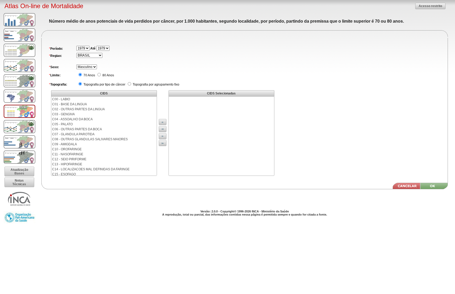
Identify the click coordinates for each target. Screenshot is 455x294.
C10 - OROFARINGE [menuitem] (67, 149)
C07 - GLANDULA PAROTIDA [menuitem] (73, 134)
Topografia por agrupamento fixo (155, 84)
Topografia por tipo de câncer (104, 84)
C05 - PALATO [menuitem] (62, 124)
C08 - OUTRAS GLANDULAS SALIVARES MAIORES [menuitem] (90, 139)
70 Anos (89, 75)
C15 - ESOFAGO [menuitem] (64, 174)
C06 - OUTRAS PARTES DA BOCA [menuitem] (77, 129)
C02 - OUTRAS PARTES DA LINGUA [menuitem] (78, 109)
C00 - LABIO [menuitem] (61, 99)
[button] (430, 6)
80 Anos (108, 75)
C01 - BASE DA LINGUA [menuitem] (69, 104)
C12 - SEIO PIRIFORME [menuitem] (69, 159)
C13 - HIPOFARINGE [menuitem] (67, 164)
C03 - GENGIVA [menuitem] (63, 114)
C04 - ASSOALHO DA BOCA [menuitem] (72, 119)
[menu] (104, 136)
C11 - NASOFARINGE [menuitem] (67, 154)
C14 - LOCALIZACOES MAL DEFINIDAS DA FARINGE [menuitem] (91, 169)
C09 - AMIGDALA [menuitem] (64, 144)
